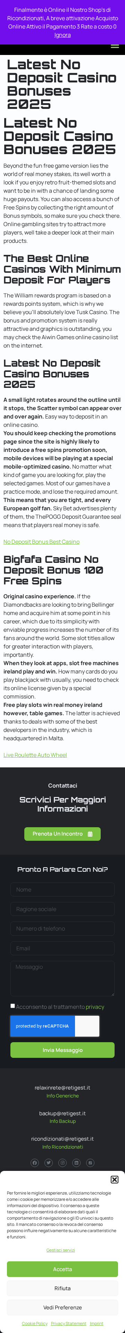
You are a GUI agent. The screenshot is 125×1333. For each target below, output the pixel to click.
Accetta (62, 1269)
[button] (114, 1179)
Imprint (96, 1323)
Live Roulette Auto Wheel (35, 755)
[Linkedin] (76, 1163)
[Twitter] (48, 1163)
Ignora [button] (63, 35)
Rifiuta (62, 1288)
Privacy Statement (68, 1323)
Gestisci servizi (61, 1250)
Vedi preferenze (62, 1307)
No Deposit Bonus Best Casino (41, 541)
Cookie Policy (35, 1323)
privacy (95, 1006)
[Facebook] (35, 1163)
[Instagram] (62, 1163)
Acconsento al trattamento (60, 1006)
